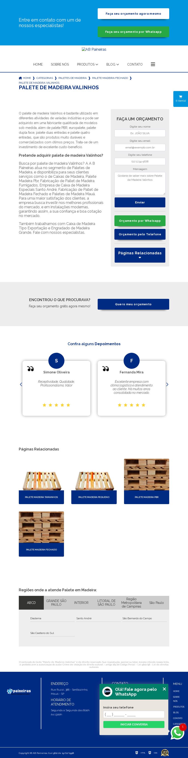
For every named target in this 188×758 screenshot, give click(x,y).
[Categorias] (153, 64)
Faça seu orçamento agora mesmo (133, 13)
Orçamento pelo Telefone (140, 234)
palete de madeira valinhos (39, 82)
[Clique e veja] (18, 691)
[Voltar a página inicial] (94, 51)
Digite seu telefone (140, 154)
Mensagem (140, 169)
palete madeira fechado (110, 78)
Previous (21, 384)
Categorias (44, 78)
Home (38, 64)
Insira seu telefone (118, 707)
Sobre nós (60, 64)
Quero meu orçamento (133, 304)
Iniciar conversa (134, 724)
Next (167, 384)
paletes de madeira (72, 78)
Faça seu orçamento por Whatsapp (133, 31)
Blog (110, 64)
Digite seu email (140, 140)
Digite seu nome (140, 126)
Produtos (85, 64)
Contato (135, 64)
